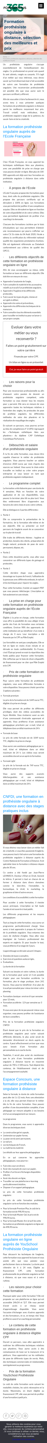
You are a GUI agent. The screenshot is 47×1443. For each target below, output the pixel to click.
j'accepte (16, 1439)
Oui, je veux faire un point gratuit (26, 369)
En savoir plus (28, 1439)
